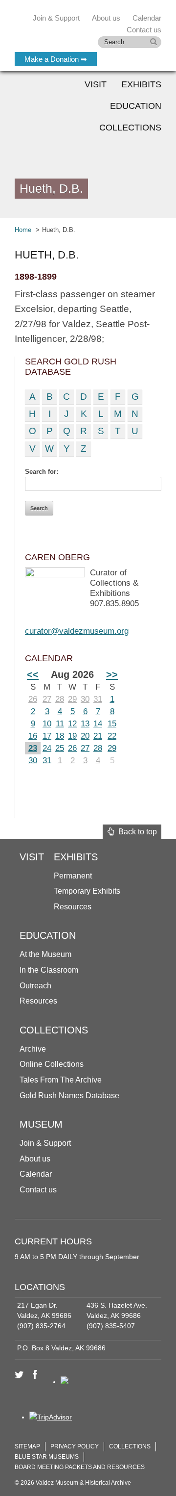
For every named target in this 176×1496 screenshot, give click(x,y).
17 (47, 736)
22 (112, 736)
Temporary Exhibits (87, 891)
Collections (130, 127)
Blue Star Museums (47, 1456)
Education (135, 106)
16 (32, 736)
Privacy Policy (74, 1446)
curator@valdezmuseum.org (77, 631)
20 (85, 736)
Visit (96, 84)
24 (47, 748)
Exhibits (141, 84)
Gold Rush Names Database (69, 1095)
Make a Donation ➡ (55, 59)
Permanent (73, 876)
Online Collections (52, 1064)
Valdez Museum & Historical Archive (79, 29)
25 (59, 748)
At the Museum (45, 954)
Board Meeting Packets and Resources (80, 1467)
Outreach (35, 985)
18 (59, 736)
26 (32, 699)
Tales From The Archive (61, 1080)
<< (33, 674)
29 (72, 699)
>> (112, 674)
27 (47, 699)
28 (59, 699)
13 (85, 723)
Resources (72, 907)
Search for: (41, 471)
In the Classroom (49, 970)
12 (72, 723)
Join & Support (45, 1143)
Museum (41, 1124)
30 (85, 699)
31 (97, 699)
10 (47, 723)
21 (97, 736)
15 (112, 723)
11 (60, 723)
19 (72, 736)
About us (35, 1159)
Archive (33, 1049)
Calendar (146, 18)
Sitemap (27, 1446)
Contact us (38, 1190)
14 (97, 723)
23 (32, 748)
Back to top (135, 831)
